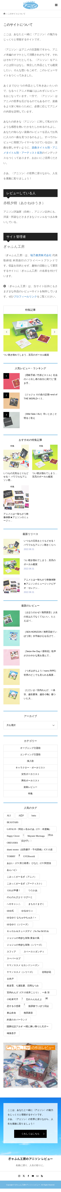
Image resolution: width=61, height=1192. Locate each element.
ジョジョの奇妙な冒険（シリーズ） (25, 945)
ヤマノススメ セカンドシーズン (23, 965)
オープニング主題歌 (30, 748)
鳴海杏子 (11, 1033)
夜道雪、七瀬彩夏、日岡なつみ (23, 985)
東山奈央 (11, 1013)
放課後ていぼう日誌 (38, 1006)
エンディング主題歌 (30, 754)
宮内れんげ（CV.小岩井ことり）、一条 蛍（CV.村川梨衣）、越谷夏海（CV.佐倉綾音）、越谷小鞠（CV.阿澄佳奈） (28, 993)
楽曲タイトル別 (41, 147)
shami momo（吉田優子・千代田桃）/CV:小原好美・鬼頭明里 (30, 850)
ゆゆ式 (10, 911)
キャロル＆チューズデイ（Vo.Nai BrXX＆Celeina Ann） (28, 932)
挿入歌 (30, 761)
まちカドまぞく (36, 904)
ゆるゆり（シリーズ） (18, 924)
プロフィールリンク (25, 296)
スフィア (11, 951)
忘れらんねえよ (34, 999)
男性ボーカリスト (30, 780)
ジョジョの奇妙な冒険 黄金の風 (23, 938)
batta (34, 815)
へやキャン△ (13, 904)
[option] (30, 335)
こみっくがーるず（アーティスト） (25, 883)
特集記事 (30, 309)
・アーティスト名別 (30, 152)
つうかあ (32, 890)
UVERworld (29, 856)
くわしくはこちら (30, 1134)
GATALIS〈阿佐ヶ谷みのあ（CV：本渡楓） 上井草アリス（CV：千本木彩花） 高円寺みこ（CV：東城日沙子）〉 (30, 830)
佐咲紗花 (46, 972)
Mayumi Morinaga (36, 836)
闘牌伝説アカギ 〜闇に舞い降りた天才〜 (27, 1026)
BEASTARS (12, 822)
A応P (21, 815)
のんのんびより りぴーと (20, 897)
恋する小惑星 (13, 1006)
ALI (9, 815)
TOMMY (11, 856)
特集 (30, 793)
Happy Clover (13, 836)
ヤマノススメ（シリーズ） (20, 972)
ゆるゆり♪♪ (27, 911)
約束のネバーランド (17, 1019)
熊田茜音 (28, 1013)
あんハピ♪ (12, 870)
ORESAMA (12, 843)
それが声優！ (13, 890)
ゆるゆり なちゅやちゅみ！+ (21, 917)
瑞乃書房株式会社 (41, 255)
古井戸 (10, 979)
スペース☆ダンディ (34, 951)
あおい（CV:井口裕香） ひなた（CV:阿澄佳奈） (29, 864)
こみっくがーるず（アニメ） (21, 877)
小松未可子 (12, 999)
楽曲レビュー (30, 787)
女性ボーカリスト (30, 774)
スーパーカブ (13, 958)
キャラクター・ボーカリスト (30, 767)
